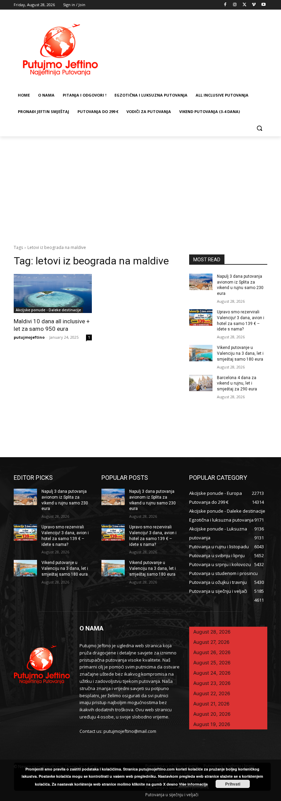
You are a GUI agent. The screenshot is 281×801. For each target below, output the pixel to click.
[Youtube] (263, 5)
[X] (244, 5)
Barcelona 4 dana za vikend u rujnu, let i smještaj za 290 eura (237, 383)
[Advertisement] (140, 188)
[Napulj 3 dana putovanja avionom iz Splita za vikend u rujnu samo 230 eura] (200, 282)
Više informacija (193, 784)
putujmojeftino (29, 337)
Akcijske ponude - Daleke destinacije (48, 310)
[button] (259, 128)
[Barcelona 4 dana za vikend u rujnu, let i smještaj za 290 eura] (200, 383)
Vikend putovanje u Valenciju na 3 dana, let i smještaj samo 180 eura (240, 353)
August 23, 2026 (212, 683)
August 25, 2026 (212, 662)
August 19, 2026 (211, 724)
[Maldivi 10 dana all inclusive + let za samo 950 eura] (53, 293)
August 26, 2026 (212, 652)
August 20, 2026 (212, 714)
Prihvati (232, 784)
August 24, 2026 (212, 673)
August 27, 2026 (211, 642)
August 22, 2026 (211, 693)
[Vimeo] (254, 5)
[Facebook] (225, 5)
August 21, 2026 (211, 703)
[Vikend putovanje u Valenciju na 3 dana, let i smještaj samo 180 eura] (200, 353)
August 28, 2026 (212, 632)
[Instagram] (235, 5)
